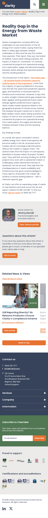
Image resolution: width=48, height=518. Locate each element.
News (24, 12)
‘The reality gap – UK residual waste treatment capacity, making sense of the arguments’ (23, 81)
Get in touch (10, 255)
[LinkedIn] (4, 509)
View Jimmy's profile (29, 224)
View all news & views (12, 279)
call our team (14, 192)
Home (17, 12)
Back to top (24, 342)
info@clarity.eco (12, 369)
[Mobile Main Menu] (43, 4)
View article (9, 330)
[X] (11, 509)
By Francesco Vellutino (13, 323)
